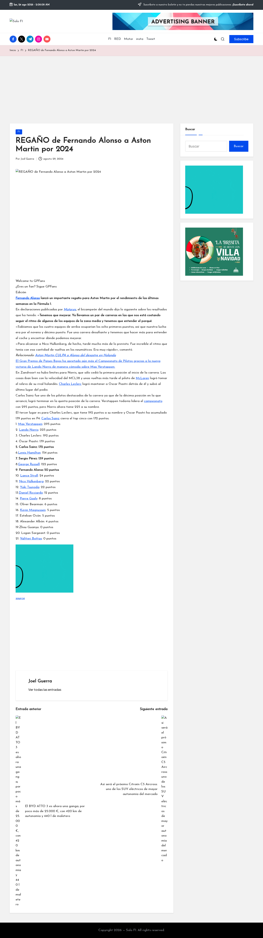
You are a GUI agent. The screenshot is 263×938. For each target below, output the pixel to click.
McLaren (142, 378)
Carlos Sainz (50, 418)
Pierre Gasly (28, 498)
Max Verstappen (30, 424)
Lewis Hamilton (29, 452)
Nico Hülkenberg (31, 481)
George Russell (29, 464)
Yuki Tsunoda (29, 487)
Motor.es (70, 309)
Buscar (190, 129)
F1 (19, 131)
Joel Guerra (40, 681)
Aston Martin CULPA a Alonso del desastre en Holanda (75, 355)
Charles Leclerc (70, 384)
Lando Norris (28, 429)
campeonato (153, 401)
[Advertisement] (131, 85)
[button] (241, 39)
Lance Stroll (29, 475)
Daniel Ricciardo (31, 492)
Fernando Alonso (28, 298)
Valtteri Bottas (31, 538)
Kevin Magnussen (33, 510)
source (20, 598)
